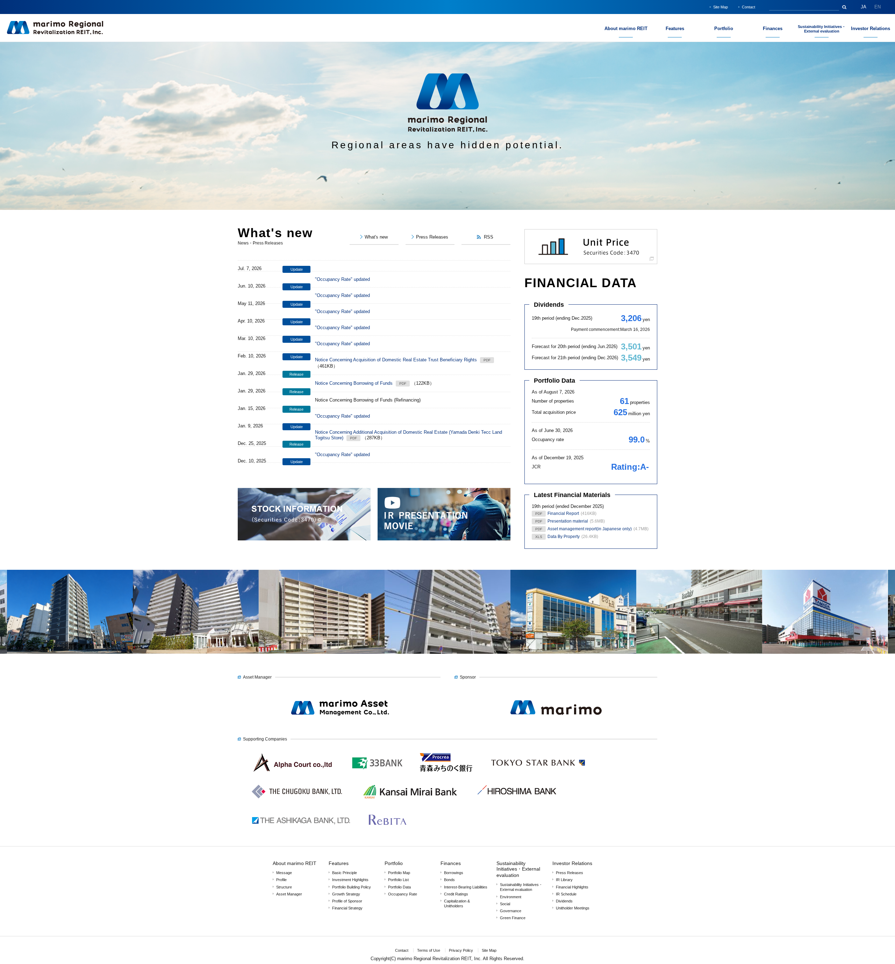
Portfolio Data (554, 380)
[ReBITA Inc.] (387, 833)
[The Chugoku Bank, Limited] (296, 804)
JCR (536, 466)
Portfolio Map (399, 873)
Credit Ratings (456, 894)
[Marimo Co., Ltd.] (556, 727)
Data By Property (563, 536)
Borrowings (453, 873)
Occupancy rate (548, 439)
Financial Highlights (572, 887)
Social (505, 904)
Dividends (549, 304)
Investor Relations (572, 863)
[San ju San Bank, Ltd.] (377, 775)
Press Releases (569, 873)
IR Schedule (566, 894)
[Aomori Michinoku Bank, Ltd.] (446, 775)
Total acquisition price (554, 412)
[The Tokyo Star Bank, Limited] (538, 775)
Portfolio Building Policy (351, 887)
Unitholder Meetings (572, 908)
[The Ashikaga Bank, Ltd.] (300, 833)
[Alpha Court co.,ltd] (293, 775)
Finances (451, 863)
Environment (510, 897)
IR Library (564, 880)
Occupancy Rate (402, 894)
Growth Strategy (346, 894)
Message (284, 873)
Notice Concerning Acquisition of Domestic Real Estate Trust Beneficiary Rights (396, 359)
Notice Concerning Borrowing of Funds (354, 383)
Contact (748, 7)
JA (863, 6)
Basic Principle (344, 873)
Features (339, 863)
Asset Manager (289, 894)
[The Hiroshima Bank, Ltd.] (517, 804)
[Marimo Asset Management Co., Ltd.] (339, 727)
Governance (510, 911)
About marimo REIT (294, 863)
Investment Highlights (350, 880)
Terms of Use (428, 950)
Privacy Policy (461, 950)
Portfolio (394, 863)
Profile (281, 880)
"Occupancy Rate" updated (342, 279)
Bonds (449, 880)
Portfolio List (398, 880)
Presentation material (567, 521)
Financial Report (563, 513)
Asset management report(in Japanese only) (589, 528)
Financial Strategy (347, 908)
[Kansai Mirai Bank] (409, 804)
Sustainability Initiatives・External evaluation (518, 869)
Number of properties (553, 401)
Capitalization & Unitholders (457, 903)
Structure (284, 887)
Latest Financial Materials (572, 494)
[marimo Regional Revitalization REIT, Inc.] (55, 33)
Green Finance (512, 918)
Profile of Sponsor (347, 901)
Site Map (720, 7)
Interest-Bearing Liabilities (465, 887)
